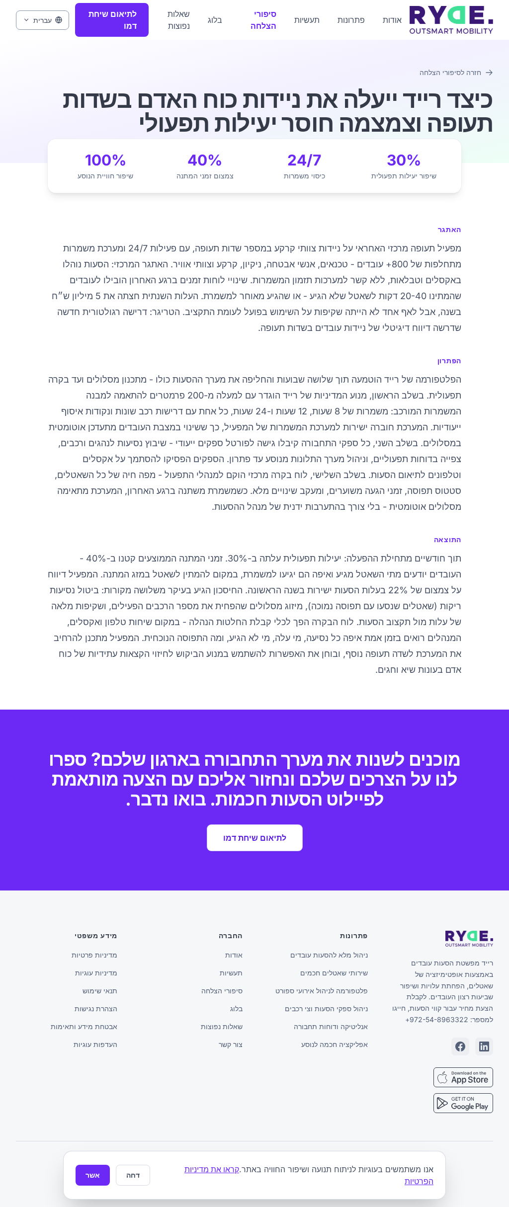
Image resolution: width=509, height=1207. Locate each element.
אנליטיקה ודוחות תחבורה (331, 1026)
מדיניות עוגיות (96, 972)
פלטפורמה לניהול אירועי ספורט (321, 990)
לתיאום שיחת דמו (112, 20)
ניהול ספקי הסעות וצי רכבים (326, 1008)
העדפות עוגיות (95, 1044)
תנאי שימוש (100, 990)
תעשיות (307, 20)
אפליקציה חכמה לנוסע (334, 1044)
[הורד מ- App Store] (463, 1077)
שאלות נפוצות (179, 20)
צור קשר (231, 1044)
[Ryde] (469, 939)
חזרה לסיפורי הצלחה (450, 72)
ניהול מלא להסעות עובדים (329, 955)
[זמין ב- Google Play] (463, 1103)
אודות (392, 20)
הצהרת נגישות (96, 1008)
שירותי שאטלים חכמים (334, 972)
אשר (92, 1175)
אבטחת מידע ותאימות (84, 1026)
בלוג (215, 20)
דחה (133, 1175)
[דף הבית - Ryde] (451, 20)
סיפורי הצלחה (263, 20)
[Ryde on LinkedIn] (484, 1046)
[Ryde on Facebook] (460, 1046)
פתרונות (351, 20)
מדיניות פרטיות (94, 955)
